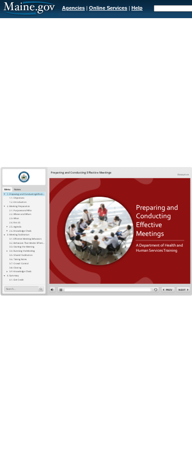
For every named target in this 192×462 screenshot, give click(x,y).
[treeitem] (24, 194)
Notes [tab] (17, 189)
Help (137, 8)
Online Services (108, 8)
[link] (183, 175)
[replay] (155, 290)
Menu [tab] (7, 189)
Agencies (73, 8)
